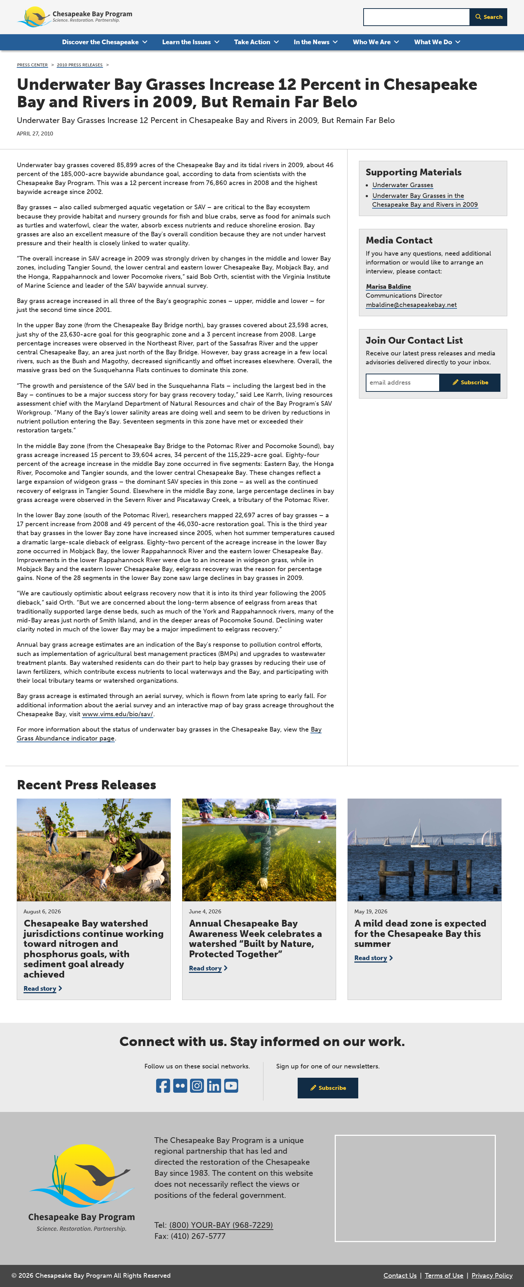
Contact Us (400, 1276)
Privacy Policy (492, 1276)
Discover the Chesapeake (100, 42)
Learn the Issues (186, 42)
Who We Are (372, 42)
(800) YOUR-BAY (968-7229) (221, 1225)
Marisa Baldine (388, 287)
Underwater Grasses (403, 185)
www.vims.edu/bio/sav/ (117, 714)
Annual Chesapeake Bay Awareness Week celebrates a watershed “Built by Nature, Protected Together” (255, 939)
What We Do (433, 42)
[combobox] (416, 17)
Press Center (32, 64)
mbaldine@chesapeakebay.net (411, 305)
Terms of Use (444, 1276)
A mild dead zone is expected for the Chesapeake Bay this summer (420, 933)
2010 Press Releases (80, 64)
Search (493, 17)
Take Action (252, 42)
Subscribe (474, 382)
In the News (311, 42)
